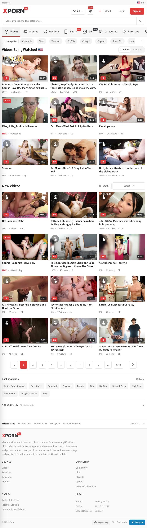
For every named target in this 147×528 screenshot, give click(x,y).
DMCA (79, 506)
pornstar (67, 386)
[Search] (140, 21)
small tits (117, 41)
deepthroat (10, 393)
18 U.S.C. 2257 (102, 506)
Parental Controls (10, 505)
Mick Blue (136, 386)
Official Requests (84, 511)
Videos (5, 468)
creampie (27, 41)
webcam (55, 41)
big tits (71, 41)
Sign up (137, 11)
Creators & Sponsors (86, 486)
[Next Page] (132, 365)
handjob (134, 41)
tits (92, 386)
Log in (122, 11)
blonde (80, 386)
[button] (142, 41)
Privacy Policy (102, 501)
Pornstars (6, 472)
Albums (5, 481)
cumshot (52, 386)
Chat (78, 472)
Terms (79, 501)
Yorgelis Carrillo (29, 393)
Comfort (125, 49)
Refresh (140, 379)
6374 (118, 365)
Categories (12, 41)
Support (99, 511)
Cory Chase (36, 386)
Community (81, 468)
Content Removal (10, 500)
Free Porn (6, 3)
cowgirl (86, 41)
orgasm (101, 41)
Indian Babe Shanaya (14, 386)
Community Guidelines (13, 509)
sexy (45, 393)
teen (41, 41)
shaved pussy (119, 386)
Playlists (80, 477)
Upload (79, 481)
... (108, 365)
